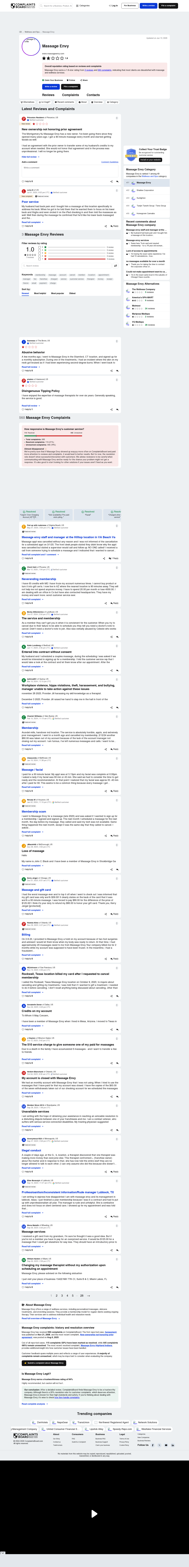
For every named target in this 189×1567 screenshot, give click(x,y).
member (81, 275)
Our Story (56, 1439)
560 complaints (104, 70)
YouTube (166, 1445)
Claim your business (103, 1445)
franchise (43, 279)
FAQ (73, 1439)
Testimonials (57, 1445)
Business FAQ (100, 1439)
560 (35, 439)
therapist (90, 279)
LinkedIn (172, 1445)
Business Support (102, 1442)
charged (54, 279)
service (63, 279)
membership (40, 275)
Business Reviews (144, 1440)
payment (43, 283)
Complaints (70, 95)
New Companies (143, 1437)
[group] (27, 102)
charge (53, 283)
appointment (103, 275)
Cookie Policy (124, 1445)
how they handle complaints (67, 1398)
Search (41, 6)
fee (35, 279)
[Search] (55, 6)
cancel (72, 275)
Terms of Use (124, 1439)
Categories (84, 6)
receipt (109, 279)
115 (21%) (40, 442)
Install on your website (150, 160)
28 (81, 1296)
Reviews (48, 95)
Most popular (57, 294)
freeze (25, 283)
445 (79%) (41, 445)
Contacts (93, 95)
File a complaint (71, 87)
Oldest (72, 294)
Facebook (152, 1445)
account (63, 275)
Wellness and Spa (150, 176)
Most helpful (40, 294)
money (100, 279)
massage (52, 275)
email (34, 283)
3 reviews (89, 70)
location (91, 275)
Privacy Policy (124, 1442)
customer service (77, 279)
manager (26, 279)
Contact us (57, 1442)
